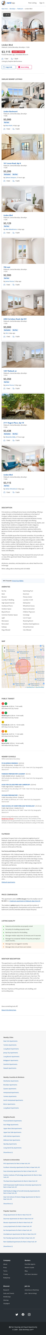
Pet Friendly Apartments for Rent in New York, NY (19, 1238)
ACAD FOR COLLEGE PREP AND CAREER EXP (16, 785)
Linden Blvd (8, 215)
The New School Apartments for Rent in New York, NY (20, 1181)
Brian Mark (8, 125)
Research (6, 1290)
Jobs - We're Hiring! (31, 1293)
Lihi (6, 333)
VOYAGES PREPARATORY (10, 795)
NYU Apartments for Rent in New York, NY (16, 1163)
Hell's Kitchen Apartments (11, 1136)
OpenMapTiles (30, 687)
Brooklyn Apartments (10, 1085)
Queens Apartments (9, 1089)
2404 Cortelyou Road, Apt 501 (15, 319)
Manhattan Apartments (11, 1081)
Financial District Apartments (12, 1121)
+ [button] (4, 648)
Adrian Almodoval (11, 489)
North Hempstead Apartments (13, 1100)
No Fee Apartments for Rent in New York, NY (17, 1230)
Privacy (5, 1274)
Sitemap (6, 1300)
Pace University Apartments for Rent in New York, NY (20, 1171)
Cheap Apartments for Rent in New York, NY (17, 1215)
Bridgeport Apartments (10, 1060)
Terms (5, 1271)
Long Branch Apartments (11, 1056)
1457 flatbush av (10, 371)
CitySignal (6, 1303)
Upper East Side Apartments (12, 1132)
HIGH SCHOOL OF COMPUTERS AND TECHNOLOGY (18, 806)
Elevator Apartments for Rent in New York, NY (17, 1222)
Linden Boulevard (10, 111)
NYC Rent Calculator (31, 1274)
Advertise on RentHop (32, 1290)
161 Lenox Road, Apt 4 (12, 163)
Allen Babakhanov (11, 229)
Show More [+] (8, 1152)
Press (5, 1267)
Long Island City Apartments (12, 1148)
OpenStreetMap (40, 687)
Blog (26, 1271)
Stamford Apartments (10, 1064)
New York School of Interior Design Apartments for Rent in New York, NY (21, 1198)
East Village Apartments (10, 1125)
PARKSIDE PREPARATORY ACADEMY (13, 774)
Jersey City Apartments (10, 1053)
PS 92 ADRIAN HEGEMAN (10, 763)
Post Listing (32, 3)
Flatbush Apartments (8, 882)
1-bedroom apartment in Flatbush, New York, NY (24, 901)
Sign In (41, 3)
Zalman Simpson (10, 177)
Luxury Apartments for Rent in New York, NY (17, 1226)
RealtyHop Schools (8, 819)
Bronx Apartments (9, 1104)
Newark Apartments (9, 1068)
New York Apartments (10, 1041)
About (5, 1264)
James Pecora (9, 281)
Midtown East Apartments (11, 1140)
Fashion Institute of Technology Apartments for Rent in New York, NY (22, 1176)
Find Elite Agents (30, 1264)
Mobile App (7, 1297)
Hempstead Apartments (11, 1092)
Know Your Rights (17, 581)
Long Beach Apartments (11, 1049)
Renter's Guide (29, 1267)
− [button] (4, 651)
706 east (7, 267)
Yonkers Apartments (9, 1045)
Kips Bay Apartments (10, 1144)
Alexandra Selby (10, 437)
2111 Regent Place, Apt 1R (14, 423)
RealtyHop (6, 1278)
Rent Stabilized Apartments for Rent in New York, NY (20, 1242)
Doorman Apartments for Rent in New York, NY (18, 1219)
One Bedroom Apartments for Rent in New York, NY (19, 1234)
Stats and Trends (8, 1293)
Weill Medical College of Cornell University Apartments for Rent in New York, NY (21, 1192)
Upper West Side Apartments (12, 1128)
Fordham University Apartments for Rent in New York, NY (21, 1167)
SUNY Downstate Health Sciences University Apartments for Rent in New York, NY (22, 1186)
